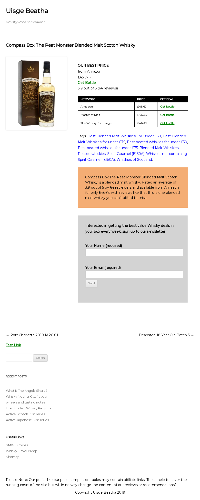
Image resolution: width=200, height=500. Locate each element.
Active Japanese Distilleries (27, 420)
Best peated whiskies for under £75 (108, 148)
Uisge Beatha (27, 11)
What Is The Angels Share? (26, 390)
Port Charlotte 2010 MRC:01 (32, 335)
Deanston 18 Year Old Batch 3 (166, 335)
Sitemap (13, 457)
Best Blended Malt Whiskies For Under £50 (124, 136)
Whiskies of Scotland (134, 159)
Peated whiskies (92, 154)
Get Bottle (87, 82)
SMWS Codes (17, 445)
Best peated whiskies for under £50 (157, 142)
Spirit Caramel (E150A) (125, 154)
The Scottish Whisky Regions (28, 408)
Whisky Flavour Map (21, 451)
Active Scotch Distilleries (25, 414)
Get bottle (167, 106)
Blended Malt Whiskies (159, 148)
